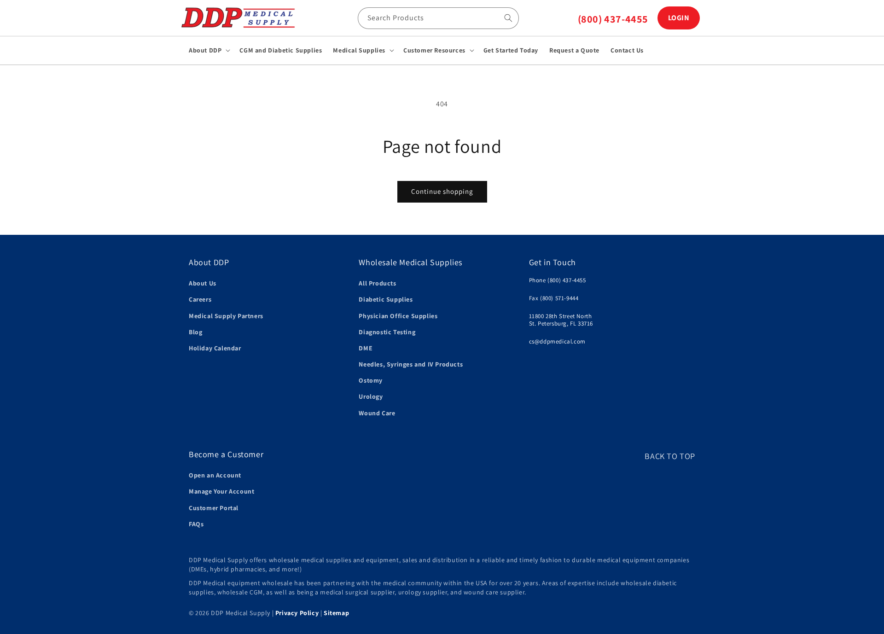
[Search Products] (508, 18)
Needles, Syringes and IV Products (411, 364)
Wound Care (377, 413)
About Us (202, 283)
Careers (200, 299)
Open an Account (215, 475)
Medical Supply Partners (226, 316)
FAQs (196, 524)
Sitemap (336, 613)
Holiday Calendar (215, 348)
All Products (377, 283)
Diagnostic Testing (387, 332)
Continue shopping (442, 191)
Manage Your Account (221, 491)
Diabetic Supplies (386, 299)
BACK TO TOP (670, 456)
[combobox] (438, 18)
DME (365, 348)
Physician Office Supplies (398, 316)
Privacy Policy (297, 613)
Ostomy (371, 380)
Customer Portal (213, 508)
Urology (371, 396)
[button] (208, 50)
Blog (195, 332)
